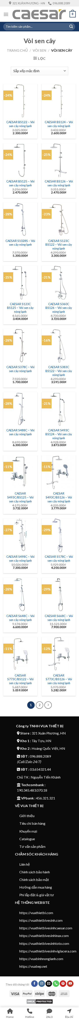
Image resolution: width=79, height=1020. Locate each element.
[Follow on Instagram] (41, 983)
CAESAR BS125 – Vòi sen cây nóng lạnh (20, 183)
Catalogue (27, 839)
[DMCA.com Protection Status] (39, 1001)
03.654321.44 (40, 769)
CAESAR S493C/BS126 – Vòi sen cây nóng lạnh (59, 497)
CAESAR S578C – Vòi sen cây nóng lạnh (59, 558)
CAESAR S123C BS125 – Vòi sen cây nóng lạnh (20, 307)
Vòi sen (39, 50)
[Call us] (56, 983)
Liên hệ (24, 864)
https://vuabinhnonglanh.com (41, 959)
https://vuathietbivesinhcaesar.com (45, 928)
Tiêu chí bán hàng (32, 823)
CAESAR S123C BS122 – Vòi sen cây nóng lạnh (58, 244)
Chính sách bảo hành (34, 872)
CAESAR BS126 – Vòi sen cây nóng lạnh (59, 183)
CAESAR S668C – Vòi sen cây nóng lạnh (59, 618)
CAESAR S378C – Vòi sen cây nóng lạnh (20, 369)
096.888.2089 (40, 756)
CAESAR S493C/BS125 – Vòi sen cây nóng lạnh (20, 497)
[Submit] (71, 26)
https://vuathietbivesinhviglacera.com (47, 951)
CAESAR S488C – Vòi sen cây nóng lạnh (20, 432)
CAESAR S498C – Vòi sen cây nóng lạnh (20, 558)
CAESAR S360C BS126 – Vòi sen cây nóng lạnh (58, 307)
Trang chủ (17, 50)
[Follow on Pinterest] (63, 983)
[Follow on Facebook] (34, 983)
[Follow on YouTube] (70, 983)
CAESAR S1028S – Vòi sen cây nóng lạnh (20, 242)
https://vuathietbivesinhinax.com (44, 935)
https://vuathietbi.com (36, 913)
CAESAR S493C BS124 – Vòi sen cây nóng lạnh (58, 434)
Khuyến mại (28, 831)
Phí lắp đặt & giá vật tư (36, 895)
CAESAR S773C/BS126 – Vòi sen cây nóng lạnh (59, 679)
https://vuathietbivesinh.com (41, 920)
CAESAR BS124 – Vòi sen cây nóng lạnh (59, 124)
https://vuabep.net (33, 966)
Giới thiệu (26, 816)
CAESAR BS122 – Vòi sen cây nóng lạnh (20, 124)
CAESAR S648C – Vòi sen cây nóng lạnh (20, 618)
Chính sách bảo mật (34, 879)
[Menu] (6, 14)
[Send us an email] (48, 983)
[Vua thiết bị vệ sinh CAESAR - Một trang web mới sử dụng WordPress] (39, 14)
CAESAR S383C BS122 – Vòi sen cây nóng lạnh (58, 370)
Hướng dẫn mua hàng (35, 887)
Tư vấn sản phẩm (32, 846)
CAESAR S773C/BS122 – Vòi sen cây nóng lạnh (20, 679)
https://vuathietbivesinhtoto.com (44, 943)
